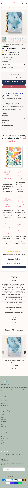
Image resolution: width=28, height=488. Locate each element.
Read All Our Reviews (6, 457)
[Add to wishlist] (23, 12)
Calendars (3, 421)
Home (2, 7)
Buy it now (14, 86)
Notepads (3, 417)
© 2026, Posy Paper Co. (13, 476)
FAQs (2, 440)
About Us (3, 435)
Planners (3, 414)
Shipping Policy (4, 405)
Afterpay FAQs (4, 442)
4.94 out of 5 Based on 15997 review (14, 454)
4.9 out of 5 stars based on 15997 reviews (14, 254)
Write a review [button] (14, 267)
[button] (25, 352)
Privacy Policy (4, 403)
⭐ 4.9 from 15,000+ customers (10, 52)
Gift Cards (3, 426)
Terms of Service (5, 402)
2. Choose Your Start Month (8, 67)
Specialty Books (4, 416)
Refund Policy (4, 400)
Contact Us (3, 436)
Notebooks (3, 419)
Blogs (2, 443)
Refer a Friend (4, 438)
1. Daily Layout (5, 61)
